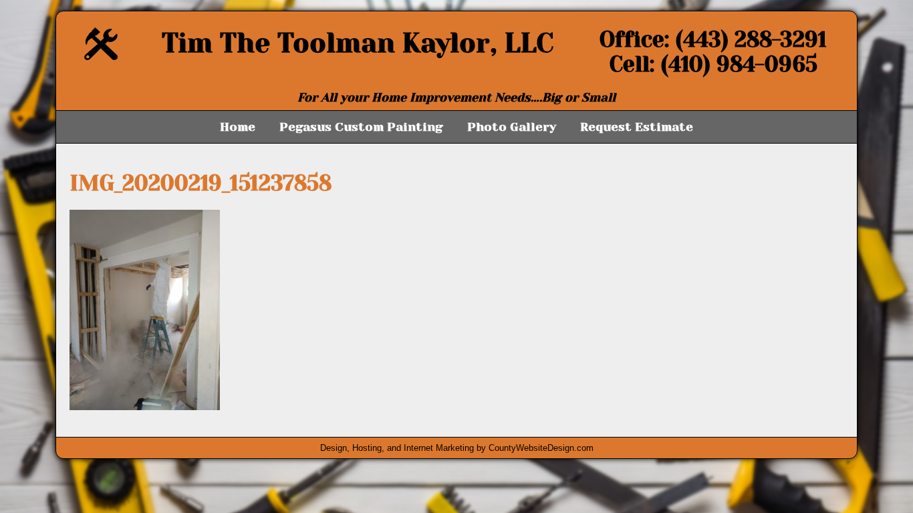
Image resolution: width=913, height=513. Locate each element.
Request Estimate (636, 127)
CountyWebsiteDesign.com (541, 448)
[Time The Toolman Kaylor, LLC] (101, 56)
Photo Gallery (511, 127)
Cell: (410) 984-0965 (713, 64)
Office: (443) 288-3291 (713, 39)
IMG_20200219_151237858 (201, 183)
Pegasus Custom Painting (361, 127)
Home (237, 127)
